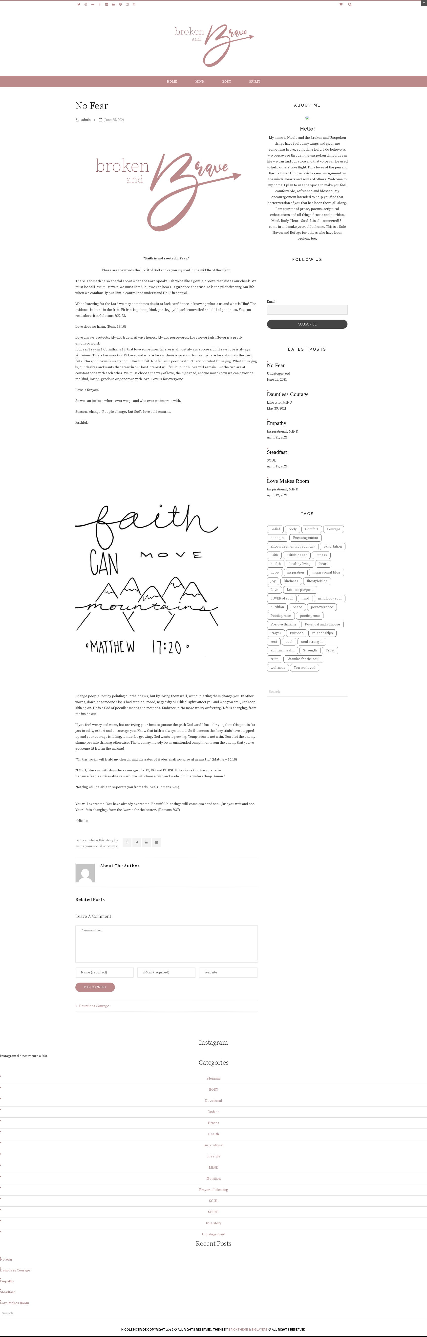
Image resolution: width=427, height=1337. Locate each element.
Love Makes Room (14, 1303)
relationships (322, 633)
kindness (291, 581)
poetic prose (310, 616)
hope (275, 572)
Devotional (213, 1101)
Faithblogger (297, 555)
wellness (278, 668)
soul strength (311, 642)
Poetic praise (281, 616)
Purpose (296, 633)
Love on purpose (300, 590)
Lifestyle (213, 1156)
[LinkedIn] (113, 4)
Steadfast (7, 1292)
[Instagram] (127, 4)
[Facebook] (100, 4)
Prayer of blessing (213, 1190)
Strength (310, 650)
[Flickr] (93, 4)
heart (323, 564)
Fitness (321, 555)
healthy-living (300, 564)
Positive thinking (283, 624)
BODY (226, 82)
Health (213, 1134)
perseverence (322, 607)
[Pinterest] (120, 4)
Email (271, 302)
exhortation (333, 546)
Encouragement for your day (293, 546)
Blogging (214, 1078)
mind (305, 598)
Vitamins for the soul (303, 659)
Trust (330, 650)
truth (274, 659)
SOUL (213, 1201)
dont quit (277, 538)
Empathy (7, 1281)
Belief (275, 529)
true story (213, 1223)
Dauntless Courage (94, 1006)
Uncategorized (213, 1234)
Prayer (276, 633)
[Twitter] (79, 4)
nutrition (277, 607)
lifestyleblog (317, 581)
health (276, 564)
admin (86, 120)
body (293, 529)
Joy (273, 581)
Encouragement (305, 538)
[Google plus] (106, 4)
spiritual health (283, 650)
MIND (199, 82)
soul (289, 642)
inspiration (295, 572)
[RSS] (134, 4)
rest (274, 642)
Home (172, 82)
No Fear (6, 1259)
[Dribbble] (86, 4)
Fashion (213, 1112)
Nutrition (214, 1178)
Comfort (311, 529)
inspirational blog (326, 572)
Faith (274, 555)
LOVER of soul (282, 598)
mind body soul (330, 598)
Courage (333, 529)
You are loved (304, 668)
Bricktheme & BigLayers (248, 1329)
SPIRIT (254, 82)
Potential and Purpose (322, 624)
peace (297, 607)
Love (274, 590)
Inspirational (214, 1145)
